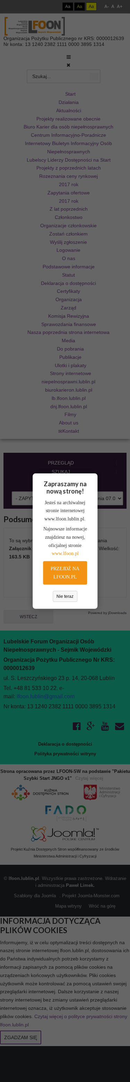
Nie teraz (65, 596)
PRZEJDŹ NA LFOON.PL (65, 573)
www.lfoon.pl (65, 553)
